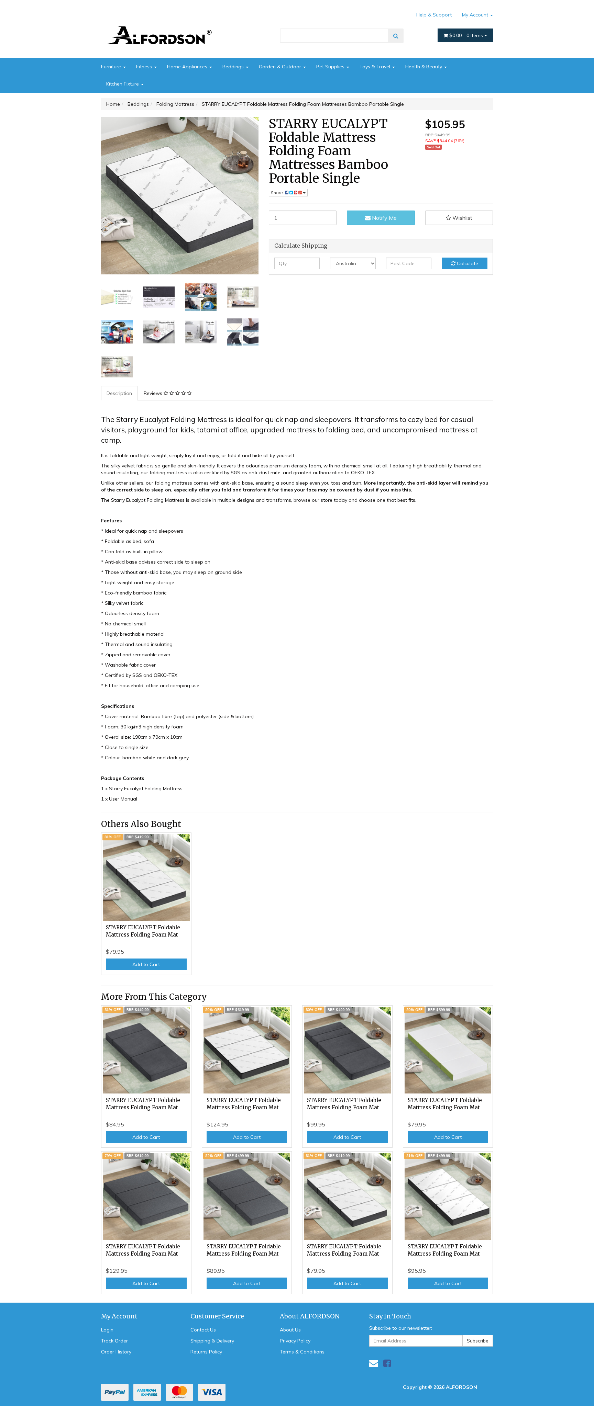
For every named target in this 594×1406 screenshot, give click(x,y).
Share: (278, 192)
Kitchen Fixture (123, 84)
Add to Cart (146, 964)
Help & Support (434, 15)
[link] (387, 1363)
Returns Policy (206, 1352)
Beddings (233, 67)
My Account (476, 15)
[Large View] (117, 297)
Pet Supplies (331, 67)
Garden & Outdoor (280, 67)
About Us (290, 1330)
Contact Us (203, 1330)
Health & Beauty (424, 67)
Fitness (144, 67)
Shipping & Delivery (212, 1341)
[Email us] (373, 1363)
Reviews (154, 393)
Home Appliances (188, 67)
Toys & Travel (376, 67)
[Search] (396, 36)
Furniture (111, 67)
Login (107, 1330)
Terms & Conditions (302, 1352)
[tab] (119, 393)
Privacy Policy (295, 1341)
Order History (116, 1352)
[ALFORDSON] (163, 25)
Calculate (466, 263)
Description (119, 393)
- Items (466, 35)
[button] (459, 218)
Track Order (114, 1341)
